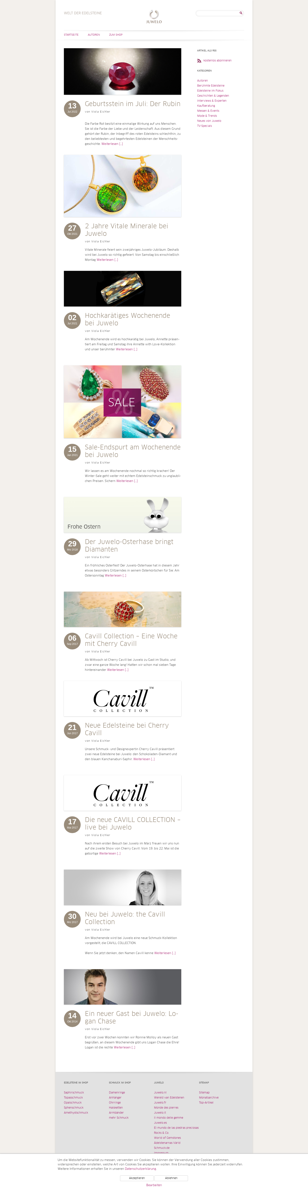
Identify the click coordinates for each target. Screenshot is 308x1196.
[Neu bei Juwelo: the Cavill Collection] (122, 909)
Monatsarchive (209, 1097)
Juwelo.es (160, 1123)
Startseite (71, 35)
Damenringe (117, 1092)
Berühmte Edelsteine (210, 85)
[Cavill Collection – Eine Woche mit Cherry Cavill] (122, 631)
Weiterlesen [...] (112, 144)
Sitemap (204, 1092)
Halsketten (116, 1107)
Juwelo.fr (160, 1102)
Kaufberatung (206, 106)
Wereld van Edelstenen (169, 1097)
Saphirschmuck (74, 1092)
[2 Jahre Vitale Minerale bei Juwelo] (122, 221)
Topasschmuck (73, 1097)
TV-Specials (204, 126)
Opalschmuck (73, 1102)
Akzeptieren (137, 1178)
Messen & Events (208, 111)
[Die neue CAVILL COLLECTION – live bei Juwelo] (122, 814)
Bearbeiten (154, 1185)
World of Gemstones (167, 1138)
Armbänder (116, 1113)
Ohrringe (115, 1102)
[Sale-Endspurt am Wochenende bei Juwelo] (122, 442)
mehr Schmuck (118, 1118)
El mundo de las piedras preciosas (176, 1128)
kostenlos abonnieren (217, 60)
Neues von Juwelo (209, 121)
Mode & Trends (207, 116)
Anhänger (115, 1097)
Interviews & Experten (211, 101)
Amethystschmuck (76, 1113)
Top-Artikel (206, 1102)
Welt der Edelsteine (154, 17)
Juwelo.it (160, 1113)
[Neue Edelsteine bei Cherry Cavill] (122, 720)
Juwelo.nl (160, 1092)
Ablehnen (171, 1178)
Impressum (161, 1153)
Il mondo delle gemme (168, 1118)
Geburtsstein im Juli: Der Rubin (132, 104)
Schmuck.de (162, 1148)
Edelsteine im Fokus (210, 91)
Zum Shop (116, 35)
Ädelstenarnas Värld (167, 1143)
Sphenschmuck (73, 1107)
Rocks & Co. (161, 1133)
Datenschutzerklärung (140, 1168)
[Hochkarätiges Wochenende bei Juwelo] (122, 310)
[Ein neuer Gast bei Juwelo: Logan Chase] (122, 1008)
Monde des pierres (166, 1107)
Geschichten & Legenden (213, 96)
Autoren (94, 35)
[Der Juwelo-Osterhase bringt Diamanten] (122, 536)
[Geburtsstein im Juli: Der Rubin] (122, 98)
